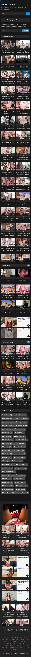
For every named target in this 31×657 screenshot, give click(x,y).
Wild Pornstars (16, 637)
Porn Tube (22, 643)
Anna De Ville (21, 415)
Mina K (6, 461)
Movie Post (15, 639)
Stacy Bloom (7, 482)
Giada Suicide (22, 439)
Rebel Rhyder (8, 475)
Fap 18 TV (7, 641)
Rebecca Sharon (9, 471)
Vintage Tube (9, 645)
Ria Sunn (21, 475)
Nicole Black (7, 468)
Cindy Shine (22, 422)
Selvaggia (7, 478)
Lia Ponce (7, 457)
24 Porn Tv (23, 641)
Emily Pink (20, 432)
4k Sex (15, 641)
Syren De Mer (8, 485)
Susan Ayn (21, 482)
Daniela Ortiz (22, 425)
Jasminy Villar (20, 446)
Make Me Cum (21, 329)
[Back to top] (26, 652)
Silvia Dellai (19, 478)
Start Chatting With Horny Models (23, 319)
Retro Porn (19, 645)
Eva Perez (7, 436)
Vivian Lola (21, 489)
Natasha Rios (8, 464)
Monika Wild (18, 461)
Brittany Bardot (8, 422)
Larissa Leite (20, 453)
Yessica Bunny (23, 492)
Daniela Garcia (8, 425)
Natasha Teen (22, 464)
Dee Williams (8, 429)
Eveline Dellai (20, 436)
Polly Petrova (21, 468)
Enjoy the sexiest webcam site (5, 259)
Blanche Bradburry (22, 418)
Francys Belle (8, 439)
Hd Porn (6, 637)
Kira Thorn (20, 450)
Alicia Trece (7, 415)
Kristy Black (7, 453)
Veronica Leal (22, 485)
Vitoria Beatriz (8, 489)
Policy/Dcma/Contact (16, 647)
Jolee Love (7, 450)
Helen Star (7, 446)
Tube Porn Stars (11, 643)
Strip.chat (3, 260)
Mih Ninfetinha (20, 457)
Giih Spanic (7, 443)
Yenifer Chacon (8, 492)
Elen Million (21, 429)
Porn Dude (24, 639)
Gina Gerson (20, 443)
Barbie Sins (7, 418)
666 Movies (9, 4)
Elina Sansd (7, 432)
